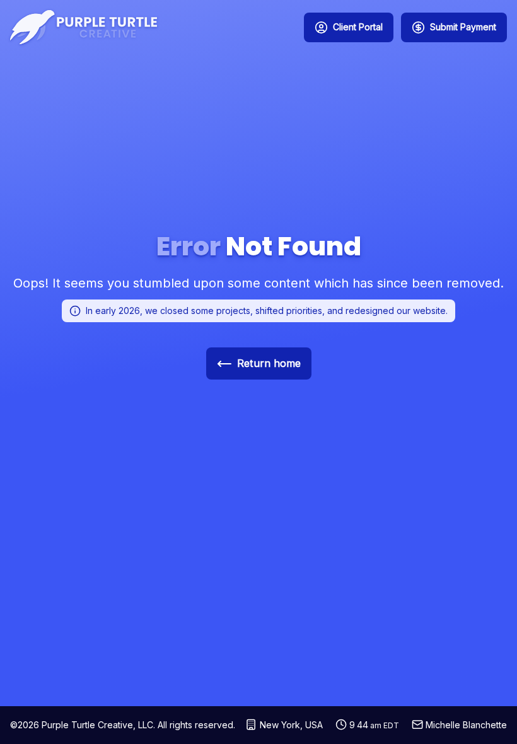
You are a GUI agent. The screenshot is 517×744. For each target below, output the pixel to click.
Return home (269, 363)
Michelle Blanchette (466, 724)
